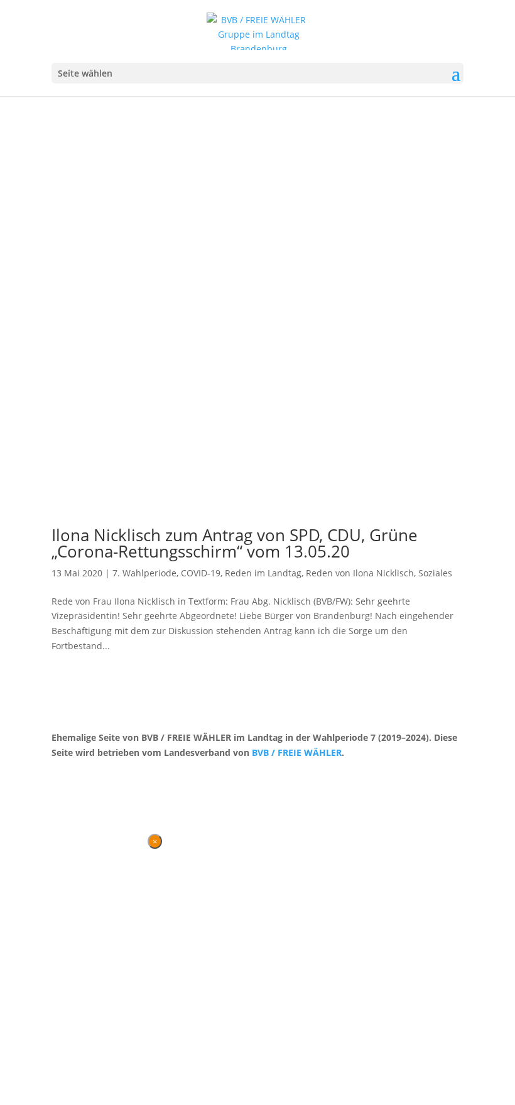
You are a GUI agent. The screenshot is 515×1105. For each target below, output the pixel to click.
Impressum (117, 776)
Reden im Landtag (263, 573)
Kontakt (68, 776)
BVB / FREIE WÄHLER (297, 752)
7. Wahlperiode (144, 573)
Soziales (435, 573)
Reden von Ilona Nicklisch (360, 573)
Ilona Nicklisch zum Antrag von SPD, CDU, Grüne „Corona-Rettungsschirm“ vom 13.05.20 (235, 543)
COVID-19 (200, 573)
